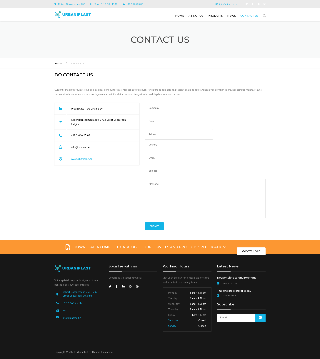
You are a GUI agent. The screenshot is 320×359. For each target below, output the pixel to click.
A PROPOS (196, 15)
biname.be (107, 352)
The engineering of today (234, 290)
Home (179, 15)
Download (252, 251)
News (231, 15)
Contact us (249, 15)
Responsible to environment (236, 277)
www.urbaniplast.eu (82, 159)
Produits (215, 15)
